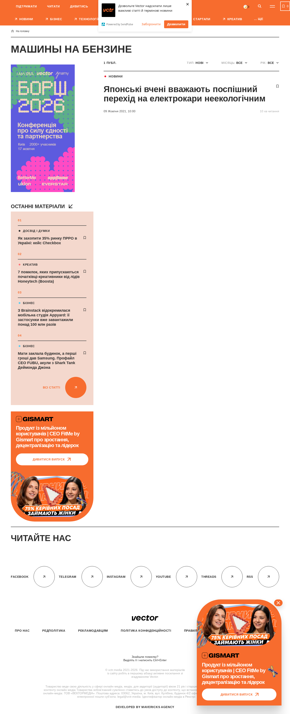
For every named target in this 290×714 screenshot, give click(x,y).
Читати (53, 6)
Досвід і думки (36, 231)
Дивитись (79, 6)
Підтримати (26, 6)
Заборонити (151, 24)
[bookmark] (84, 237)
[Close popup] (278, 602)
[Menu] (272, 6)
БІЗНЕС (29, 303)
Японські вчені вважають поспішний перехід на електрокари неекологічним (185, 93)
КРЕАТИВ (30, 264)
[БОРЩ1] (43, 129)
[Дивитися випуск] (52, 496)
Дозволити (176, 24)
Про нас (22, 630)
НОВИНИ (115, 76)
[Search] (259, 6)
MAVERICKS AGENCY (157, 707)
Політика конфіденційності (146, 630)
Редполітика (53, 630)
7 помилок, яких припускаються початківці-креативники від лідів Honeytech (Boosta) (49, 276)
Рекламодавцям (93, 630)
